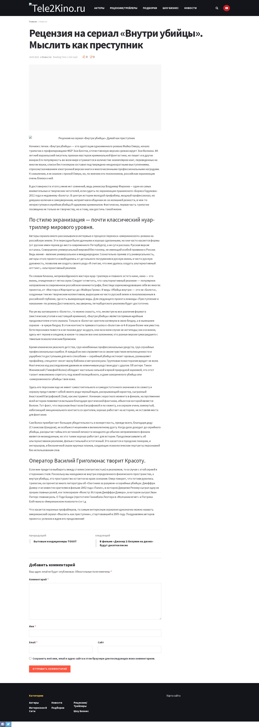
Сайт (101, 642)
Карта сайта (173, 695)
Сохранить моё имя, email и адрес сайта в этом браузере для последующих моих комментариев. (94, 658)
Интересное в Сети (38, 709)
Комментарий (39, 579)
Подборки (150, 8)
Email (33, 642)
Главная (33, 21)
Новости (190, 8)
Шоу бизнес (171, 8)
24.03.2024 (34, 57)
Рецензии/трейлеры (123, 8)
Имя (32, 626)
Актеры (99, 8)
